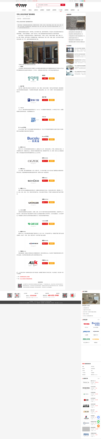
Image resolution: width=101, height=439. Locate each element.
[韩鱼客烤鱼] (86, 429)
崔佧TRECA (93, 380)
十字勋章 (83, 370)
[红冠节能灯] (86, 400)
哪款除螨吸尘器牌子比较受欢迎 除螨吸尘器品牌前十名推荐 (77, 41)
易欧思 (43, 75)
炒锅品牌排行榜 (86, 307)
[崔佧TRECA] (86, 382)
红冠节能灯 (93, 398)
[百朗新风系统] (86, 435)
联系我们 (58, 293)
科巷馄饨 (93, 415)
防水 (41, 7)
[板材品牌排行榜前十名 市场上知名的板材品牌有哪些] (70, 61)
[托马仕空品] (86, 388)
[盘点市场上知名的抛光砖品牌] (70, 55)
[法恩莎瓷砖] (86, 405)
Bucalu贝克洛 (45, 136)
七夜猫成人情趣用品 (94, 374)
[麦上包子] (86, 411)
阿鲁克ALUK (45, 260)
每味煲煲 (83, 372)
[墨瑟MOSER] (96, 331)
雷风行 (83, 374)
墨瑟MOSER (45, 240)
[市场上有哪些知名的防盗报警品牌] (70, 67)
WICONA (86, 327)
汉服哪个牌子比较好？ (87, 309)
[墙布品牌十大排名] (91, 298)
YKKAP (44, 116)
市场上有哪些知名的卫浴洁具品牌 (81, 71)
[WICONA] (86, 323)
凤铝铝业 (95, 342)
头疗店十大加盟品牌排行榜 (88, 315)
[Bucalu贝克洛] (96, 323)
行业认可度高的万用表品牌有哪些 (26, 278)
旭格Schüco (44, 177)
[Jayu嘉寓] (86, 331)
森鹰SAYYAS (45, 199)
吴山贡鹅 (92, 376)
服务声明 (47, 293)
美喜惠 (83, 376)
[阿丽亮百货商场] (86, 423)
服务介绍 (36, 293)
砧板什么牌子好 (86, 313)
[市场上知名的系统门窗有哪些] (70, 49)
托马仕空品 (93, 386)
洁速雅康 (92, 370)
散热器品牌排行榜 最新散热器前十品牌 (76, 39)
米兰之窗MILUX (86, 342)
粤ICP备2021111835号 (59, 302)
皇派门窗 (44, 97)
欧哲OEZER (45, 158)
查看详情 (51, 78)
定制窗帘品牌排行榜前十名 (74, 37)
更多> (99, 319)
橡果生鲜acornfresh (94, 372)
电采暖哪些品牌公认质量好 (25, 276)
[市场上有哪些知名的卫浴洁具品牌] (70, 73)
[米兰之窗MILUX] (86, 339)
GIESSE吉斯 (45, 220)
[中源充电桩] (86, 394)
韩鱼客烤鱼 (93, 427)
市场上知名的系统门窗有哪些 (80, 48)
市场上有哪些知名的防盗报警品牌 (81, 65)
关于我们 (25, 293)
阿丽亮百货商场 (94, 421)
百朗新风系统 (93, 433)
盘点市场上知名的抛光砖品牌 (80, 54)
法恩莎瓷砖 (93, 404)
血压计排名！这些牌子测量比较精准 (89, 311)
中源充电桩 (93, 392)
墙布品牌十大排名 (86, 305)
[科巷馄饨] (86, 417)
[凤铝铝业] (96, 339)
